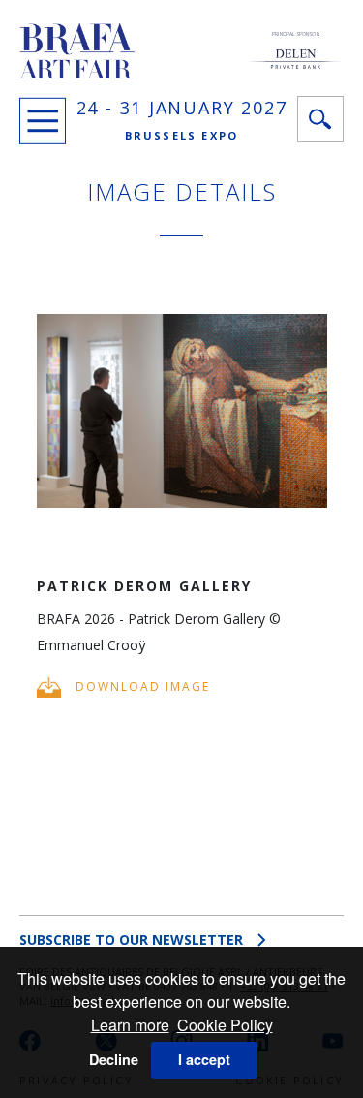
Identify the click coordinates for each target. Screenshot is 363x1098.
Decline (113, 1059)
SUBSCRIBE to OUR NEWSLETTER (131, 939)
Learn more (130, 1025)
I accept (204, 1059)
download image (140, 686)
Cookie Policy (225, 1025)
